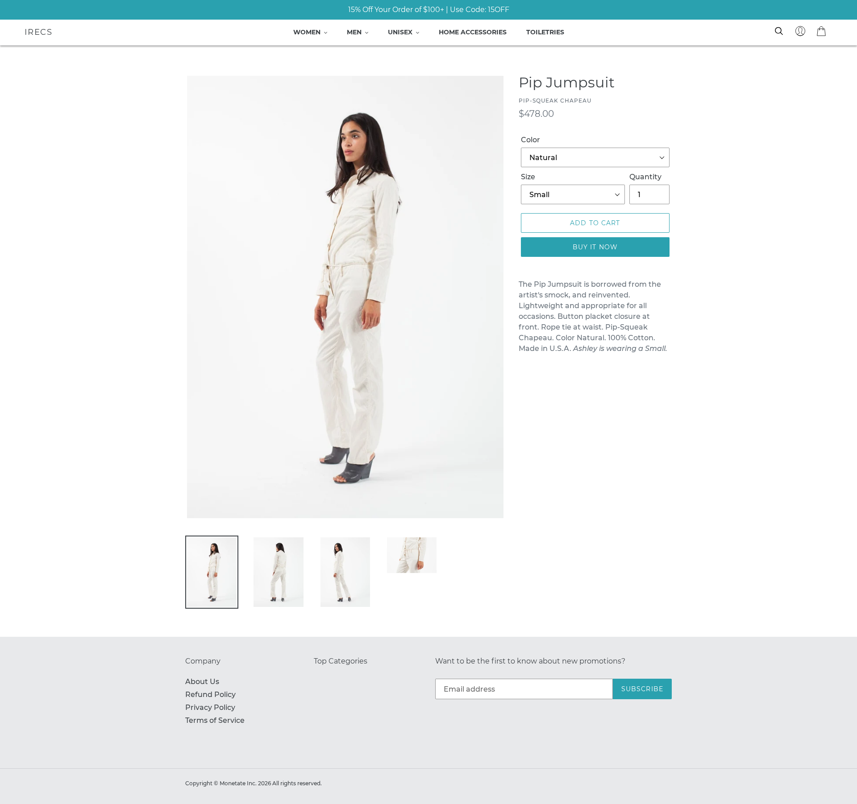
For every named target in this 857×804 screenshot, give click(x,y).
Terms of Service (215, 720)
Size (528, 177)
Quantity (645, 177)
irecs (39, 32)
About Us (202, 681)
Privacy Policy (210, 707)
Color (530, 140)
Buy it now (595, 247)
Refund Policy (210, 694)
